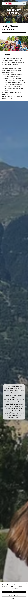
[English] (10, 3)
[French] (6, 3)
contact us (17, 96)
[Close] (26, 584)
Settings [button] (14, 598)
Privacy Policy (15, 588)
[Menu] (24, 3)
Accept (14, 592)
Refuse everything (13, 595)
